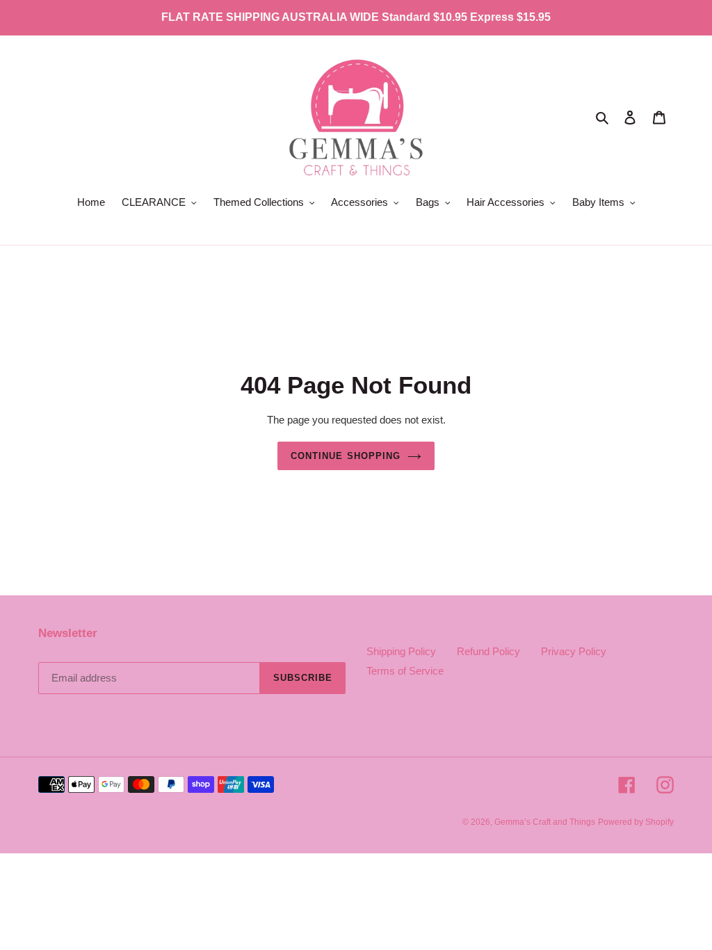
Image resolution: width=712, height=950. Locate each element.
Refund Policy (488, 651)
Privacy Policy (573, 651)
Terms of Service (405, 671)
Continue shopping (345, 456)
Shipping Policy (401, 651)
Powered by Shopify (636, 822)
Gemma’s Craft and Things (544, 822)
